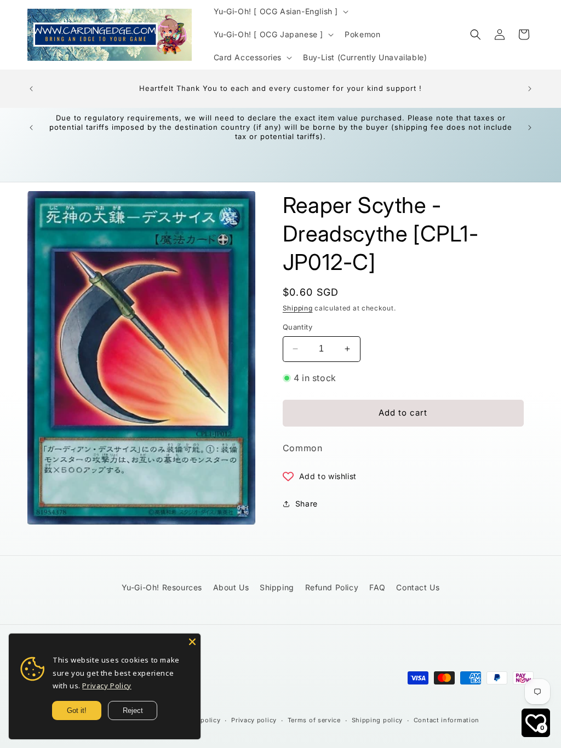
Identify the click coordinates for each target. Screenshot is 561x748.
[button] (280, 11)
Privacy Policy (106, 686)
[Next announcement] (530, 88)
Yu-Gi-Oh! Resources (162, 587)
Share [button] (306, 503)
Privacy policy (254, 720)
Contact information (446, 720)
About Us (231, 587)
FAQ (377, 587)
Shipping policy (377, 720)
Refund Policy (332, 587)
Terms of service (314, 720)
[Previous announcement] (31, 88)
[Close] (192, 641)
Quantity (297, 327)
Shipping (298, 308)
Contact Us (417, 587)
